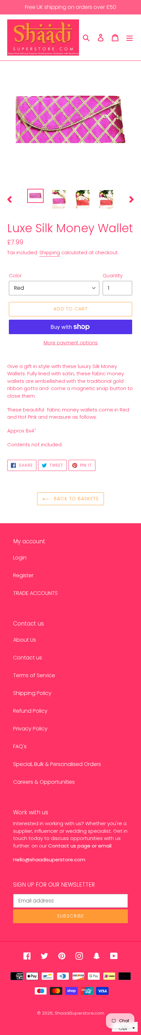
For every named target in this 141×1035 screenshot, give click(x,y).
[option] (35, 196)
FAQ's (20, 746)
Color (15, 275)
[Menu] (129, 37)
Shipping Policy (32, 693)
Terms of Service (34, 675)
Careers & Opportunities (44, 782)
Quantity (113, 275)
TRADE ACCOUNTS (35, 593)
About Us (24, 640)
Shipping (49, 252)
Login (20, 557)
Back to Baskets (75, 498)
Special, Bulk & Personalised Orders (57, 764)
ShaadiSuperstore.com (79, 1013)
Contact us (27, 657)
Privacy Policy (30, 728)
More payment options (71, 342)
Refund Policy (30, 711)
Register (23, 575)
